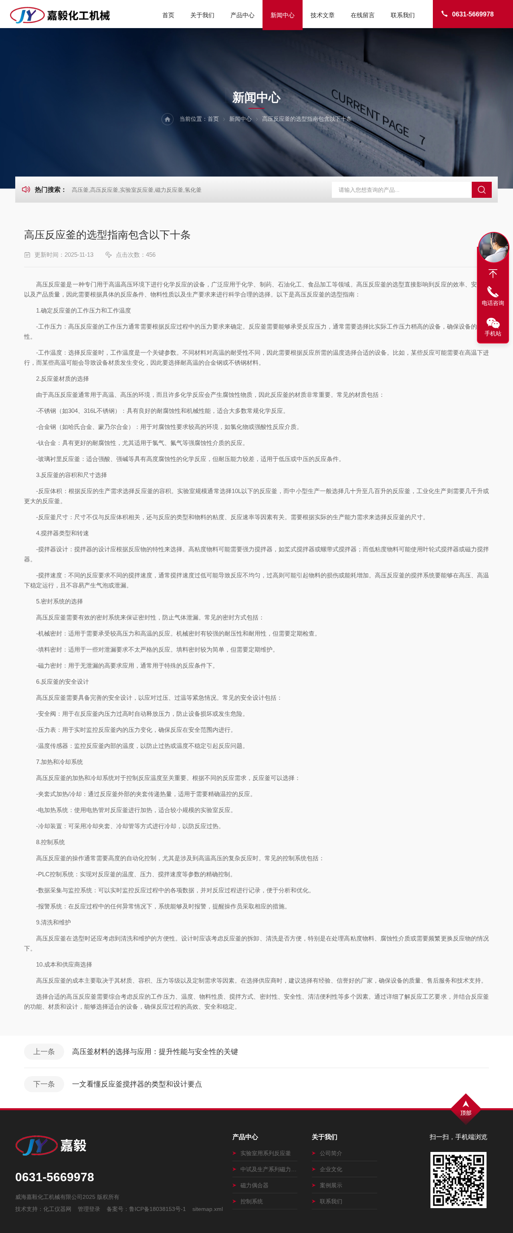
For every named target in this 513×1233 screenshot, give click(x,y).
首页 (168, 15)
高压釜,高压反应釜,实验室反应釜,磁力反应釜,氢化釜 (137, 190)
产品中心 (242, 15)
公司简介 (331, 1153)
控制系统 (251, 1201)
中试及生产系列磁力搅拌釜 (268, 1169)
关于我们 (202, 15)
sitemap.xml (207, 1209)
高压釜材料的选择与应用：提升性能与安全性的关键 (155, 1052)
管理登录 (89, 1209)
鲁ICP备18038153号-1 (157, 1209)
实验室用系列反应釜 (265, 1153)
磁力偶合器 (254, 1185)
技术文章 (323, 15)
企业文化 (331, 1169)
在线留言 (363, 15)
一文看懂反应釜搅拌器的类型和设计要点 (137, 1084)
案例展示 (331, 1185)
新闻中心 (283, 15)
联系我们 (403, 15)
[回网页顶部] (493, 274)
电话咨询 (493, 303)
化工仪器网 (57, 1209)
